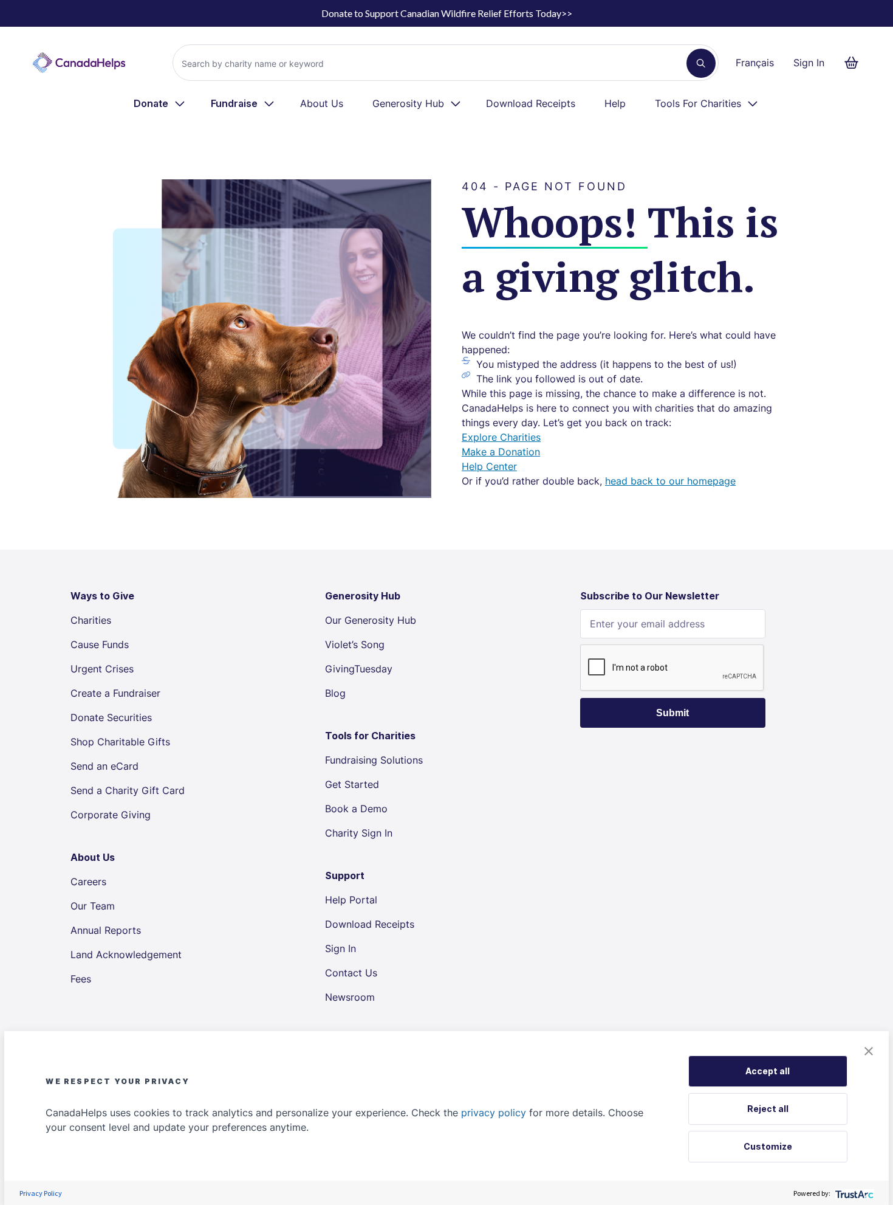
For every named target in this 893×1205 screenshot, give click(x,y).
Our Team (92, 906)
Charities (90, 620)
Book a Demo (356, 809)
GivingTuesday (358, 669)
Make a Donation (501, 452)
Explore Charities (501, 437)
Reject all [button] (768, 1108)
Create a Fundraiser (115, 693)
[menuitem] (160, 103)
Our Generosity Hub (370, 620)
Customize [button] (768, 1146)
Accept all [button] (767, 1071)
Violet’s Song (355, 644)
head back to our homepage (670, 481)
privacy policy (493, 1113)
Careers (88, 881)
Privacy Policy (40, 1193)
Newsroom (350, 997)
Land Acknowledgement (126, 954)
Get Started (352, 784)
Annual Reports (105, 930)
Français (755, 63)
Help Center (489, 466)
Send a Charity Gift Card (127, 790)
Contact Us (351, 973)
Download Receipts (530, 103)
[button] (869, 1051)
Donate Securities (111, 717)
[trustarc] (853, 1193)
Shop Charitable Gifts (120, 742)
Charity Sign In (358, 833)
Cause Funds (99, 644)
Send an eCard (104, 766)
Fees (80, 979)
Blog (335, 693)
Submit (672, 713)
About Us (321, 103)
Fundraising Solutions (374, 760)
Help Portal (351, 900)
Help (615, 103)
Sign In (808, 63)
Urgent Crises (102, 669)
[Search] (701, 63)
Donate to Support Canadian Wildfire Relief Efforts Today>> (446, 13)
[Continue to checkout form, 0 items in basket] (855, 62)
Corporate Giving (110, 815)
